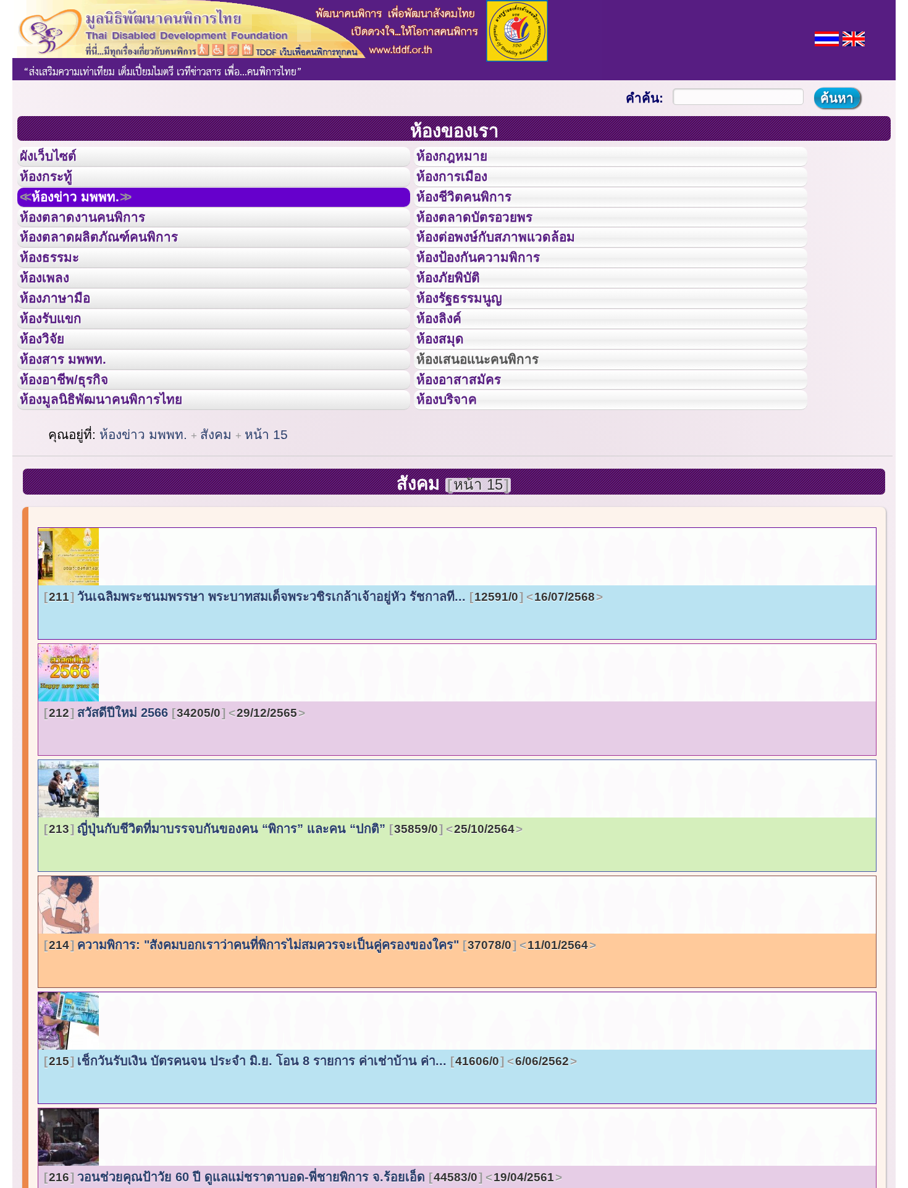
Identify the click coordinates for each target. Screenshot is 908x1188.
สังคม (217, 531)
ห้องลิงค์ (447, 381)
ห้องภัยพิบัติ (457, 326)
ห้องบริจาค (456, 492)
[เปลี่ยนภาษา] (827, 37)
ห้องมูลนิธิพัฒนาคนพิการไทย (119, 492)
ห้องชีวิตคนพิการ (476, 215)
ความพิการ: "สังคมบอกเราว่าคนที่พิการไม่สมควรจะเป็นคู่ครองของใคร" (318, 1041)
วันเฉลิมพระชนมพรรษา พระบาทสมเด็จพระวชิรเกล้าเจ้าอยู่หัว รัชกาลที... (322, 693)
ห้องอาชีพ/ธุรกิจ (75, 465)
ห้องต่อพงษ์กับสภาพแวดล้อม (513, 270)
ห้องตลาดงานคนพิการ (97, 243)
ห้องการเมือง (462, 187)
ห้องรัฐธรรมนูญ (471, 353)
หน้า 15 (266, 531)
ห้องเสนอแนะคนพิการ (493, 437)
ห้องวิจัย (50, 409)
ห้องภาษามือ (64, 353)
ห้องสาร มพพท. (73, 437)
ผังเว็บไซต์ (58, 160)
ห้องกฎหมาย (462, 160)
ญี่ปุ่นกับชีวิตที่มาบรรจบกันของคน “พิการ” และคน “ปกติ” (282, 925)
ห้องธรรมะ (58, 298)
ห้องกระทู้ (54, 187)
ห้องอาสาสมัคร (470, 465)
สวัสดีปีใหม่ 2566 (173, 809)
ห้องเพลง (52, 326)
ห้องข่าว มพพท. (90, 215)
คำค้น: (644, 98)
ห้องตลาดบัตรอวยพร (488, 243)
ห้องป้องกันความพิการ (493, 298)
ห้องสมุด (448, 409)
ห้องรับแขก (60, 381)
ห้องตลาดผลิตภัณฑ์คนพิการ (116, 270)
